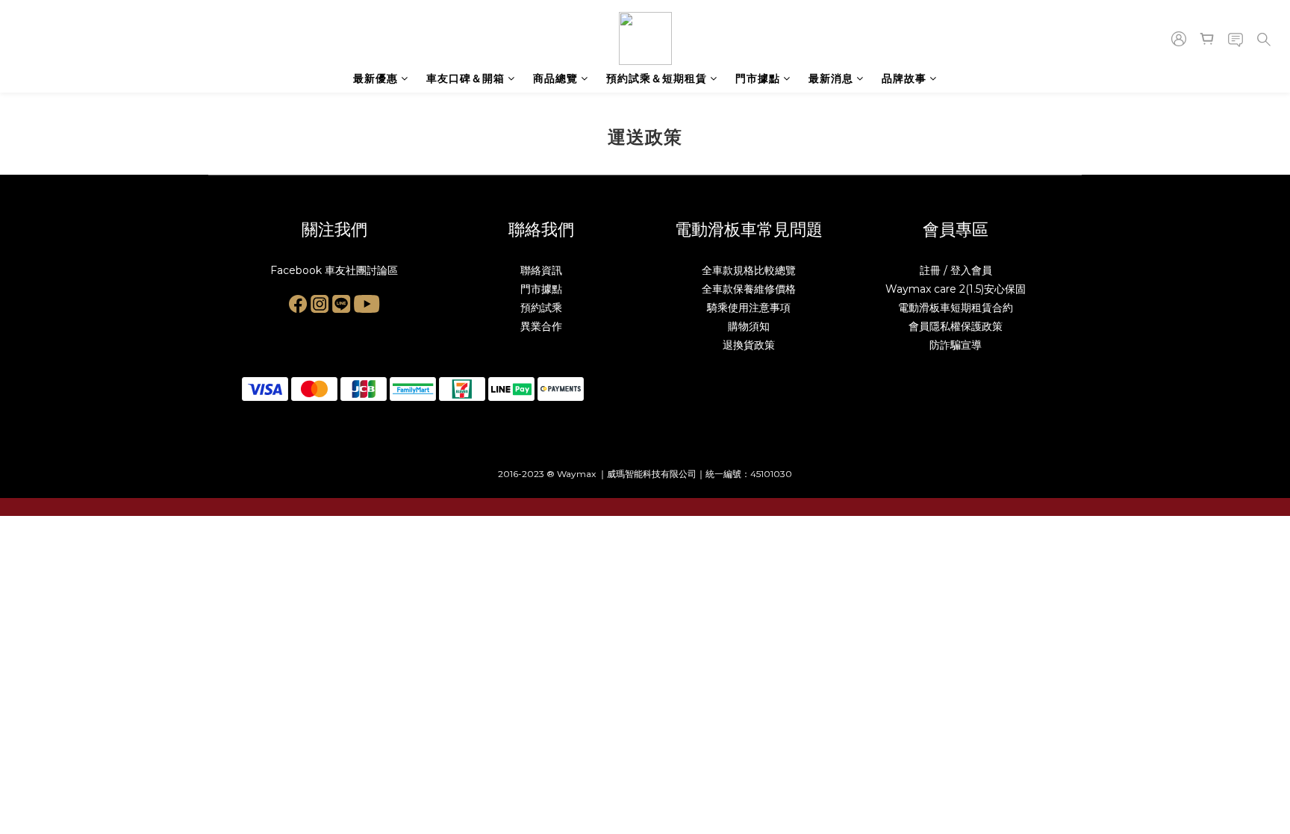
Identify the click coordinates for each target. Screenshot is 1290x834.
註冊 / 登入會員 (956, 270)
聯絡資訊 (541, 270)
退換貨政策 (749, 345)
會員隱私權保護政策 (956, 326)
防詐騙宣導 (955, 345)
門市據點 (541, 289)
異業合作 (541, 326)
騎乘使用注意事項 (749, 307)
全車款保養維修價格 (749, 289)
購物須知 (749, 326)
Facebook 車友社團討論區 (334, 270)
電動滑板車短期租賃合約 (955, 307)
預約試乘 (541, 307)
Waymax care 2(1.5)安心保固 (955, 289)
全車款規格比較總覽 (749, 270)
